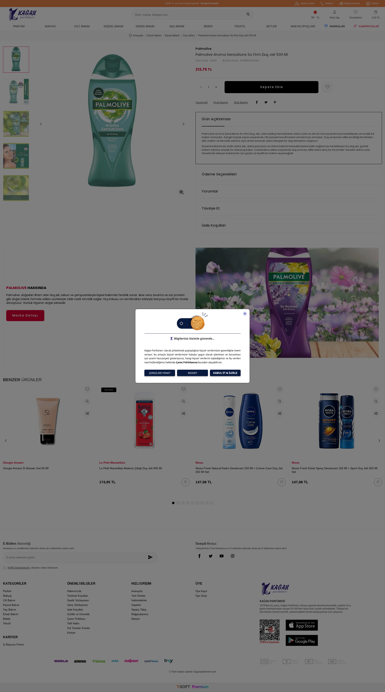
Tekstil (240, 26)
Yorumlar (210, 191)
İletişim (329, 3)
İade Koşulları (214, 225)
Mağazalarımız (352, 3)
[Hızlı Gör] (87, 402)
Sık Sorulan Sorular (78, 628)
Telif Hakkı (73, 623)
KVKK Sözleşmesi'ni (19, 567)
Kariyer (375, 3)
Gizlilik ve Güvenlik (78, 614)
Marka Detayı (25, 315)
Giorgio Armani (13, 462)
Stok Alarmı (241, 102)
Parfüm (19, 26)
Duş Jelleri (189, 35)
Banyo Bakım (172, 35)
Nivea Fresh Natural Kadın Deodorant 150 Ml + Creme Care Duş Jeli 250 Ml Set (239, 470)
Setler (271, 26)
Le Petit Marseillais (112, 462)
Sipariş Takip (307, 3)
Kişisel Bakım (113, 26)
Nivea (199, 462)
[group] (112, 124)
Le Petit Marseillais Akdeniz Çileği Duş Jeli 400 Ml (130, 468)
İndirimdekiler (139, 600)
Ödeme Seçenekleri (219, 174)
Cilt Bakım (82, 26)
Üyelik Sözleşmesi (78, 600)
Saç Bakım (176, 26)
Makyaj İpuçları (303, 26)
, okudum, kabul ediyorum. (33, 567)
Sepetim (136, 605)
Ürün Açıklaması (216, 118)
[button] (41, 124)
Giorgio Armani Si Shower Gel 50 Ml (26, 468)
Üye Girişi (201, 595)
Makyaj (50, 26)
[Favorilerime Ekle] (87, 390)
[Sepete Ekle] (185, 482)
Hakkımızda (74, 591)
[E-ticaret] (192, 687)
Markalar (337, 26)
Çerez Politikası (76, 618)
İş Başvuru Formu (13, 644)
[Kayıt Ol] (151, 557)
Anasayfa (138, 35)
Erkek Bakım (145, 26)
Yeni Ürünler (138, 595)
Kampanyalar (369, 26)
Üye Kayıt (201, 591)
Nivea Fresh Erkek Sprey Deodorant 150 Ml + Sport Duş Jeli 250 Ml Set (334, 470)
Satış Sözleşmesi (77, 605)
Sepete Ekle (271, 87)
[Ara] (248, 15)
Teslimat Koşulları (77, 595)
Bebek (208, 26)
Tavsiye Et (202, 102)
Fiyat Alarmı (221, 102)
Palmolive (204, 49)
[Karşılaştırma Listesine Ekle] (87, 414)
